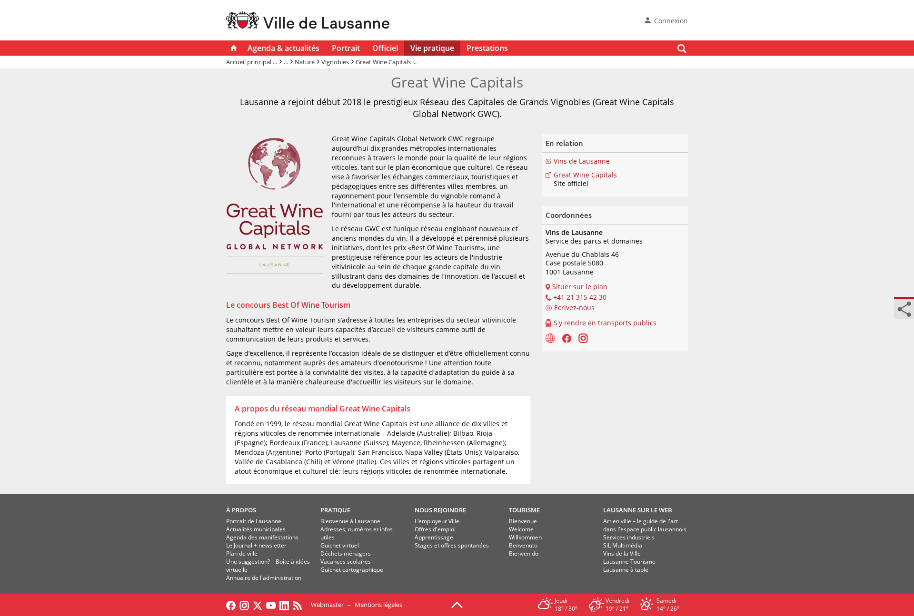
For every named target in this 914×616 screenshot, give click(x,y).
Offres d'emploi (435, 529)
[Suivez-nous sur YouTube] (271, 604)
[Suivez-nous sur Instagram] (244, 604)
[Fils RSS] (300, 604)
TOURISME (524, 510)
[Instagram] (583, 337)
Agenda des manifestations (262, 537)
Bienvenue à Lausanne (350, 521)
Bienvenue (523, 521)
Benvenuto (523, 545)
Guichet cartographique (351, 570)
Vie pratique (432, 48)
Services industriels (629, 537)
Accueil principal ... (251, 62)
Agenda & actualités (283, 48)
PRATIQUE (335, 510)
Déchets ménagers (345, 553)
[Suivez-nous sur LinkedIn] (284, 604)
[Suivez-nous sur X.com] (257, 604)
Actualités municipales (256, 529)
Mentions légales (378, 604)
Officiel (385, 48)
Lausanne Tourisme (629, 561)
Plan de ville (242, 553)
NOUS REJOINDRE (440, 510)
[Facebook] (566, 337)
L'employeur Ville (437, 521)
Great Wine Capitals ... (386, 62)
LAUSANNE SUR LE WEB (637, 510)
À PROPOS (241, 510)
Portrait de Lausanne (253, 521)
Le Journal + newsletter (256, 545)
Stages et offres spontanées (452, 545)
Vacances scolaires (345, 561)
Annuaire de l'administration (263, 578)
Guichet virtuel (339, 545)
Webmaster (327, 604)
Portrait (346, 48)
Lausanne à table (625, 570)
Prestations (487, 48)
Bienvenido (523, 553)
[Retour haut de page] (457, 604)
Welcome (521, 529)
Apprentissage (434, 537)
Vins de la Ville (622, 553)
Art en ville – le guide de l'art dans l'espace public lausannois (644, 525)
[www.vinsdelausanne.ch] (550, 337)
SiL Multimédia (622, 545)
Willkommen (525, 537)
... (286, 62)
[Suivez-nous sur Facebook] (231, 604)
